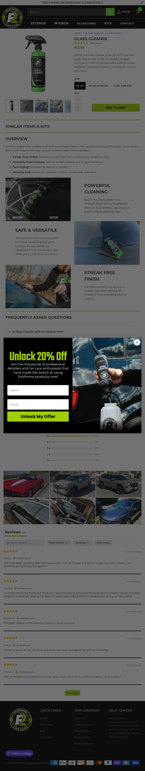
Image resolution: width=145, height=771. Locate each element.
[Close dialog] (137, 342)
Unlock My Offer (38, 416)
